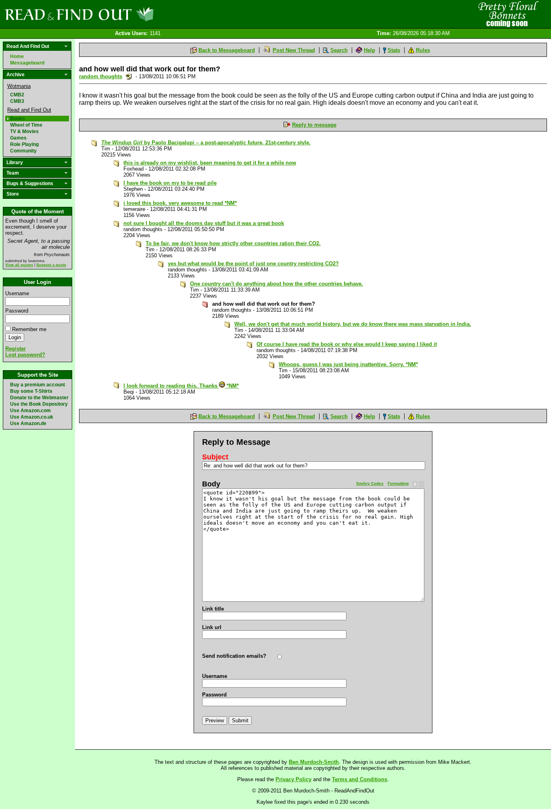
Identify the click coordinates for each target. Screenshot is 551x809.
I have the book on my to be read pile (170, 183)
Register (15, 349)
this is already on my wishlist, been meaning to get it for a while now (209, 163)
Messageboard (27, 63)
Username (17, 293)
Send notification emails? (234, 656)
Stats (394, 50)
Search (339, 50)
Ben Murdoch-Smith (314, 762)
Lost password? (25, 355)
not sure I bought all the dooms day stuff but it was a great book (203, 223)
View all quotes (19, 265)
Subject (215, 457)
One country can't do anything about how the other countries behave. (276, 284)
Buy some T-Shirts (31, 391)
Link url (211, 627)
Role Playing (24, 144)
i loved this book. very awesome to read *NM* (180, 203)
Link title (213, 609)
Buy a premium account (37, 385)
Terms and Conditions (359, 779)
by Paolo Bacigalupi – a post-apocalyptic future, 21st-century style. (206, 143)
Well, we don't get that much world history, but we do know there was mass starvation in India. (352, 324)
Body (211, 484)
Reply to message (314, 125)
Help (369, 50)
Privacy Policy (293, 779)
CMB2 (17, 95)
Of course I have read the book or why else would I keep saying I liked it (347, 344)
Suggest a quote (51, 265)
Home (17, 56)
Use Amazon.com (30, 410)
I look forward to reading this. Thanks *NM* (181, 386)
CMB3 (17, 101)
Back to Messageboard (226, 50)
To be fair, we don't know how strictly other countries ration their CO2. (233, 243)
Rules (423, 50)
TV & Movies (24, 131)
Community (23, 151)
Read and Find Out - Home (121, 14)
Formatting (398, 483)
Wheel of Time (26, 125)
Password (16, 311)
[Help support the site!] (506, 13)
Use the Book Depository (39, 404)
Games (18, 138)
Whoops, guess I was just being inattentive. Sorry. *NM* (348, 364)
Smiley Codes (370, 483)
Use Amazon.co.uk (31, 417)
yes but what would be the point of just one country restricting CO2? (253, 264)
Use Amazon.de (28, 423)
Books (17, 118)
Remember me (29, 329)
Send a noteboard (129, 76)
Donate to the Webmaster (39, 397)
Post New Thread (294, 50)
